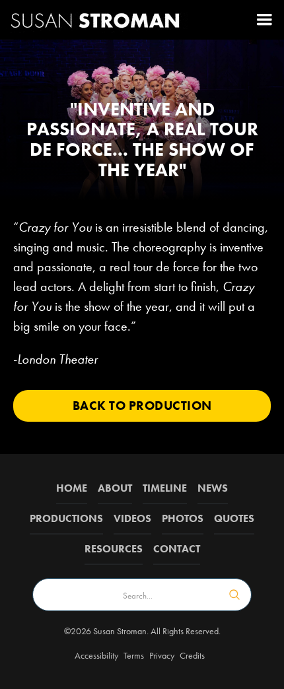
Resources (114, 549)
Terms (134, 655)
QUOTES (234, 518)
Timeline (165, 488)
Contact (176, 549)
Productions (66, 518)
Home (71, 488)
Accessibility (96, 655)
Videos (132, 518)
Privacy (161, 655)
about (115, 488)
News (212, 488)
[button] (264, 20)
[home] (95, 20)
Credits (192, 655)
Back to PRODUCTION (142, 405)
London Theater (57, 359)
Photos (182, 518)
